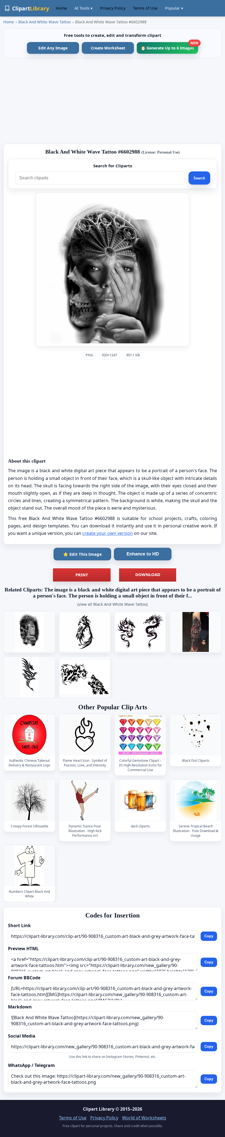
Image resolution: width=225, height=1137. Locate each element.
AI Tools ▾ (83, 8)
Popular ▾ (174, 8)
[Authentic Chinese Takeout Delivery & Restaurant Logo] (29, 735)
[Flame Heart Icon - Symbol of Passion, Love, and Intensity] (84, 735)
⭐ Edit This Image (82, 554)
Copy (208, 936)
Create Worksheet (108, 48)
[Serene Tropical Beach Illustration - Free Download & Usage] (195, 800)
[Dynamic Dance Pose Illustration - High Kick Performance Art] (84, 800)
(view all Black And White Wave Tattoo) (112, 604)
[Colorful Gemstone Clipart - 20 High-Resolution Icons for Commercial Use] (140, 735)
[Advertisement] (112, 100)
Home (61, 8)
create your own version (107, 533)
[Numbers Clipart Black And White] (29, 866)
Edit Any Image (53, 48)
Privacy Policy (112, 8)
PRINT (81, 574)
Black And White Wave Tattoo (44, 21)
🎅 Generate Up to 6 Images (169, 46)
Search (199, 178)
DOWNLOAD (147, 574)
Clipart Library (98, 1109)
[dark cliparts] (140, 800)
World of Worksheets (144, 1118)
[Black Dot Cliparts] (195, 735)
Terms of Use (145, 8)
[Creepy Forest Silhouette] (29, 800)
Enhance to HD (142, 554)
